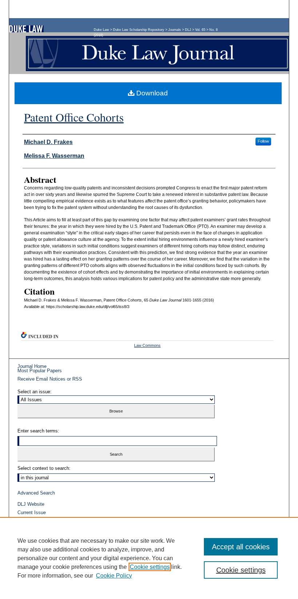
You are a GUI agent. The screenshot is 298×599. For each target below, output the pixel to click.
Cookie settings (150, 567)
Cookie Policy (114, 576)
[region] (149, 558)
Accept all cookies (241, 547)
